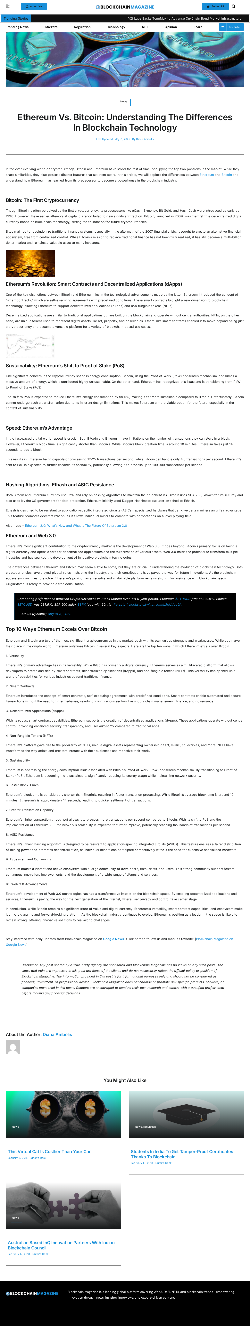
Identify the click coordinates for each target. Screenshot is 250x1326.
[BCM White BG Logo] (125, 6)
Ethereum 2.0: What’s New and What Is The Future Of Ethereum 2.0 (76, 526)
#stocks (132, 604)
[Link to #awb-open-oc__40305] (237, 6)
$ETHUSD (183, 599)
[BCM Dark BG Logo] (32, 1293)
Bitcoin (226, 175)
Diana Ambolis (145, 139)
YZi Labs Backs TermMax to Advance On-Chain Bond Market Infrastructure (148, 18)
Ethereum (207, 175)
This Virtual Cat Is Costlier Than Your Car (49, 1151)
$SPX (82, 604)
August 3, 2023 (59, 614)
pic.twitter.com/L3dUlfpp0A (160, 604)
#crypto (120, 604)
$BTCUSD (24, 604)
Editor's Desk (38, 1157)
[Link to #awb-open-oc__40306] (8, 6)
